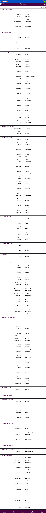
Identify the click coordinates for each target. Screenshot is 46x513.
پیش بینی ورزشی (41, 512)
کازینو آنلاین (14, 512)
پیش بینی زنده (32, 512)
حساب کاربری (4, 512)
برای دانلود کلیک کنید (5, 1)
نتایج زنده (23, 512)
